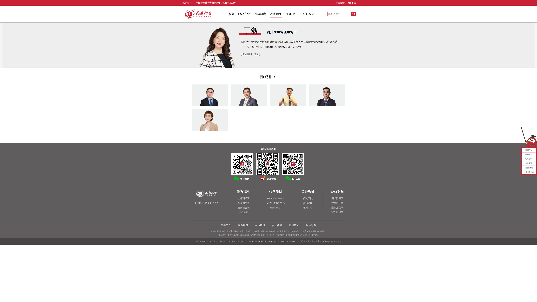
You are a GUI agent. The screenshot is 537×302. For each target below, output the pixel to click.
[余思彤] (244, 105)
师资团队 (308, 198)
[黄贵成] (322, 105)
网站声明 (260, 225)
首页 (231, 14)
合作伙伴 (277, 225)
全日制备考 (244, 207)
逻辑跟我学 (337, 207)
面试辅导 (246, 54)
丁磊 (256, 54)
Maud (273, 207)
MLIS (279, 207)
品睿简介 (226, 225)
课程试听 (308, 203)
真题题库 (260, 14)
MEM (269, 203)
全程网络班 (244, 203)
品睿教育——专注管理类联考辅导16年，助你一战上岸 (209, 3)
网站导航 (311, 225)
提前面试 (243, 212)
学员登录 (340, 3)
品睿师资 (276, 14)
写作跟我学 (337, 212)
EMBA (276, 203)
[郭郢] (205, 105)
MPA (275, 198)
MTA (282, 203)
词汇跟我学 (337, 198)
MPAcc (281, 198)
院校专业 (244, 14)
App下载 (352, 3)
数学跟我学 (337, 203)
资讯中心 (292, 14)
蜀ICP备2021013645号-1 (234, 241)
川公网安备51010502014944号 (209, 241)
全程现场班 (244, 198)
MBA (269, 198)
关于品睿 (308, 14)
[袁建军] (283, 105)
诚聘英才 (294, 225)
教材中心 (308, 207)
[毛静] (205, 129)
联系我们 (243, 225)
